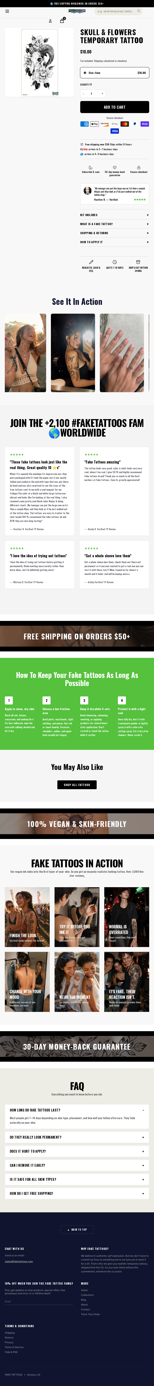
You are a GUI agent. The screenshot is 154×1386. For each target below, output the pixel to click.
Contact (85, 1309)
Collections (87, 1294)
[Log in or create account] (50, 20)
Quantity (86, 84)
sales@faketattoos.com (19, 1261)
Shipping (10, 1332)
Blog (83, 1299)
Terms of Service (14, 1347)
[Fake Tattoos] (77, 11)
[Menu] (7, 11)
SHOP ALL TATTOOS (77, 785)
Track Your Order (90, 1314)
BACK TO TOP (77, 1229)
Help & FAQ (11, 1351)
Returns (9, 1337)
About (84, 1304)
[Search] (138, 10)
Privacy (9, 1342)
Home (84, 1290)
